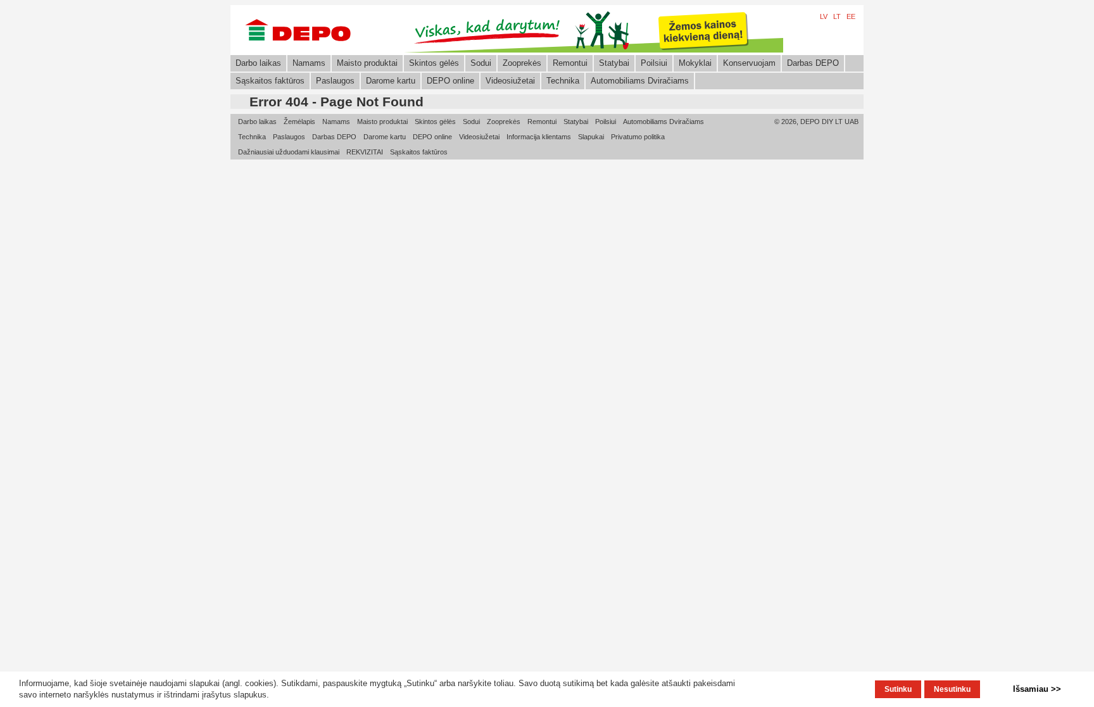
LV (823, 16)
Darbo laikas (258, 63)
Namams (308, 63)
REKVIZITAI (364, 152)
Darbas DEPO (813, 63)
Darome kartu (390, 80)
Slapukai (591, 137)
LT (837, 16)
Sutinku (898, 689)
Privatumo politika (638, 137)
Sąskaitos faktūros (270, 80)
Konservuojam (749, 63)
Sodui (480, 63)
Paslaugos (335, 80)
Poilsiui (654, 63)
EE (850, 16)
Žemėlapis (299, 121)
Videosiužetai (510, 80)
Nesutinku (952, 689)
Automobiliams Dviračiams (640, 80)
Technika (562, 80)
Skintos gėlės (434, 63)
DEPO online (450, 80)
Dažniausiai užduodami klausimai (288, 152)
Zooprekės (522, 63)
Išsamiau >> (1037, 689)
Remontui (570, 63)
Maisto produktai (367, 63)
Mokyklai (695, 63)
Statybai (614, 63)
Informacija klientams (538, 137)
